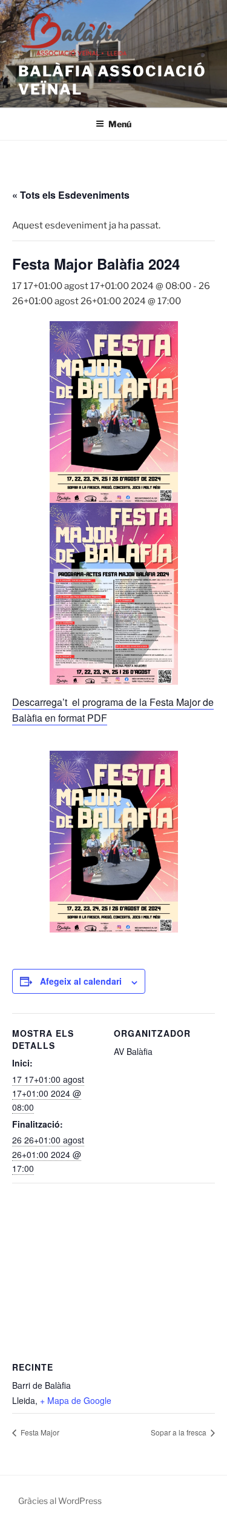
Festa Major (39, 1432)
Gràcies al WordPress (60, 1500)
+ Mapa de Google (75, 1400)
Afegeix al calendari (81, 981)
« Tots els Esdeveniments (71, 195)
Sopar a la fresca (179, 1432)
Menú (119, 124)
